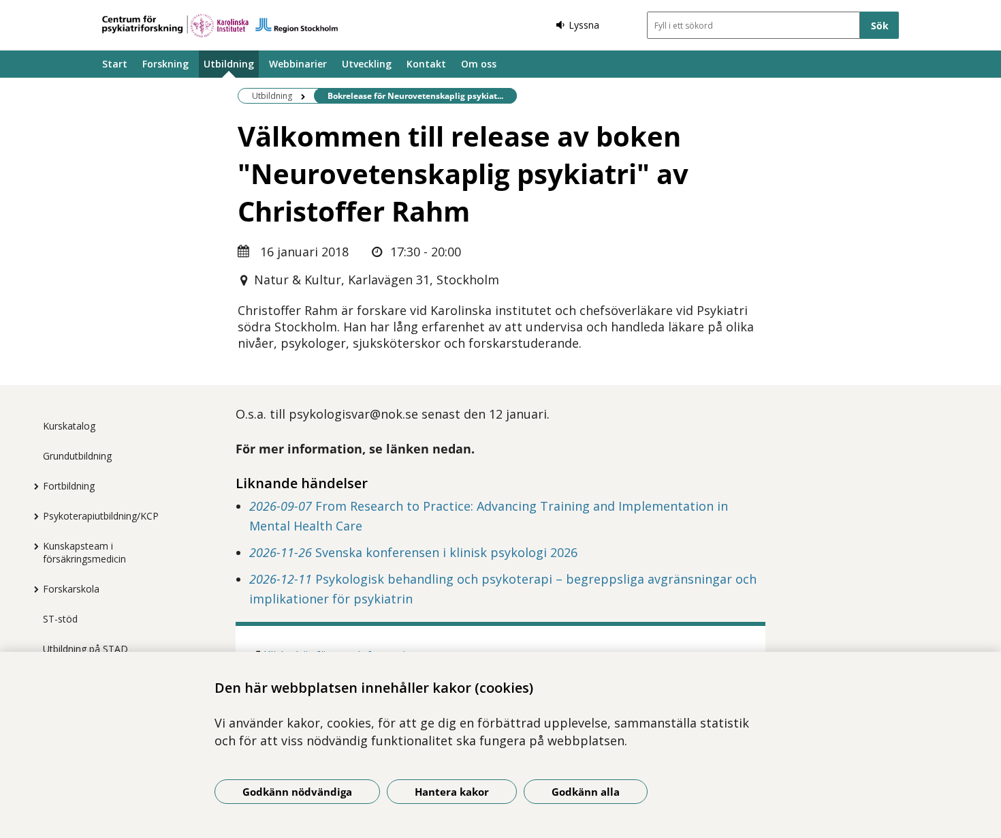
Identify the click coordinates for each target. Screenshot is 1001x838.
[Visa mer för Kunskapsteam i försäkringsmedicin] (33, 546)
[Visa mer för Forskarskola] (33, 589)
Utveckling (367, 63)
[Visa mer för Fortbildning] (33, 486)
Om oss (478, 63)
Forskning (165, 63)
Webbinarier (298, 63)
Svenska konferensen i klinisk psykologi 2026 (413, 552)
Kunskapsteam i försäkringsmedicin (84, 552)
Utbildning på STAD (85, 648)
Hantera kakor (452, 791)
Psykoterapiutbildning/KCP (101, 515)
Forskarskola (71, 588)
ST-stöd (60, 618)
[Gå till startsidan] (220, 26)
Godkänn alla (586, 791)
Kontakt (426, 63)
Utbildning (229, 63)
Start (114, 63)
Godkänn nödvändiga (297, 791)
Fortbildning (69, 485)
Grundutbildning (77, 455)
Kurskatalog (69, 425)
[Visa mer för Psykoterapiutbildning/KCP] (33, 516)
